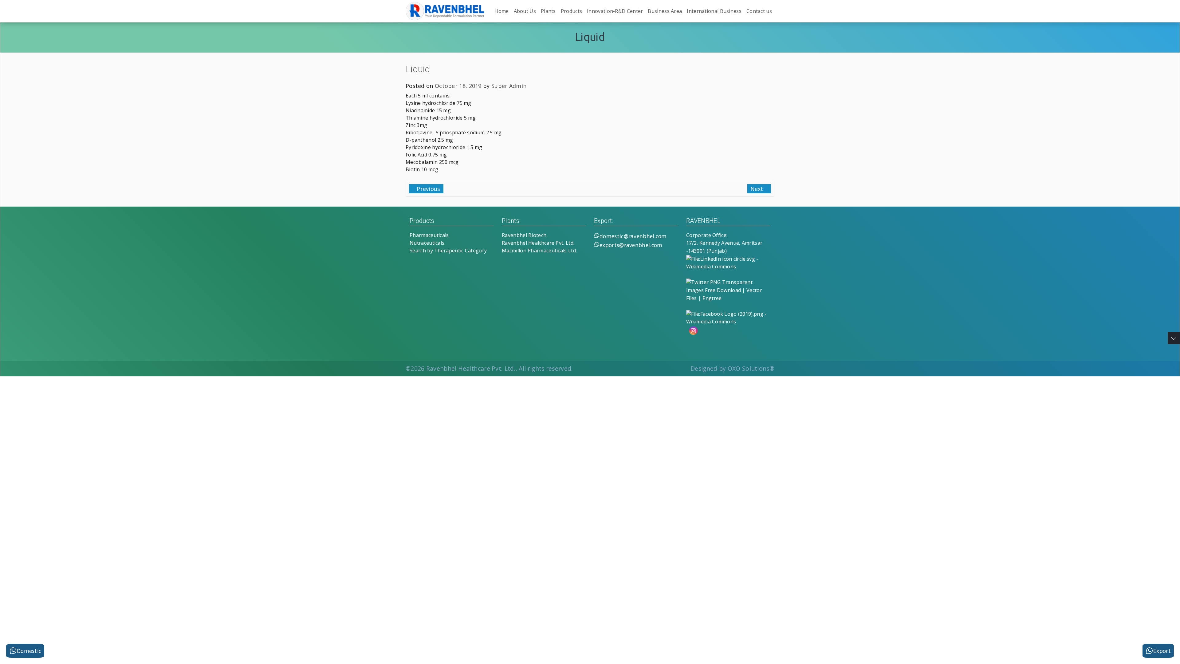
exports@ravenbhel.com (631, 245)
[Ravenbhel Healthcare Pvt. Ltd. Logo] (445, 11)
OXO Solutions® (751, 368)
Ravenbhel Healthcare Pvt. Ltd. (538, 242)
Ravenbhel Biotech (524, 235)
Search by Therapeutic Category (448, 250)
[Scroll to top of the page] (1174, 338)
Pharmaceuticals (429, 235)
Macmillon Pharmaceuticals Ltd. (539, 250)
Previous (427, 188)
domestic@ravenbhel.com (633, 236)
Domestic (29, 650)
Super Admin (508, 85)
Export (1162, 650)
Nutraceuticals (427, 242)
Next (757, 188)
